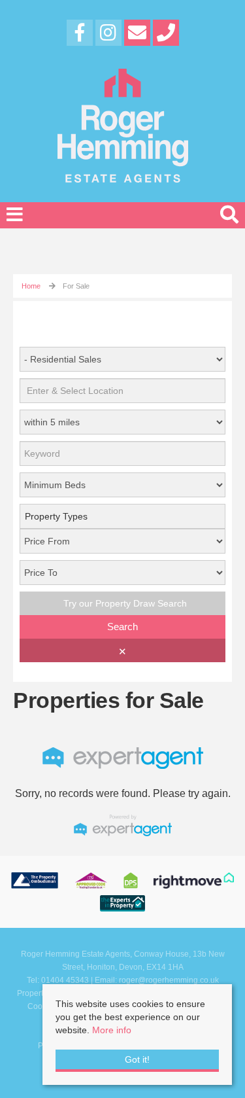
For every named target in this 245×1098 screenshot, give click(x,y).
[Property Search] (229, 213)
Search (122, 626)
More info (111, 1030)
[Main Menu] (15, 215)
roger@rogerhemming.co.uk (169, 980)
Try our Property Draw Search (122, 603)
